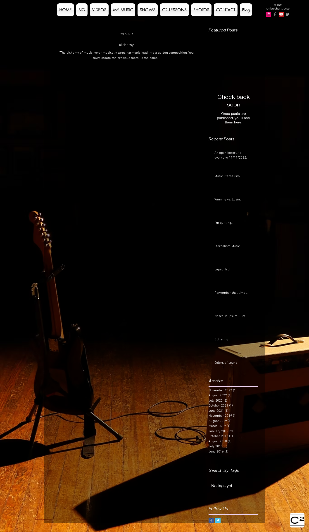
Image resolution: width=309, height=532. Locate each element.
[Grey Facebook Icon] (274, 14)
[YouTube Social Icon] (281, 14)
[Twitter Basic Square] (218, 520)
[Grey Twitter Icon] (287, 14)
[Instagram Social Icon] (268, 14)
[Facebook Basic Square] (211, 520)
